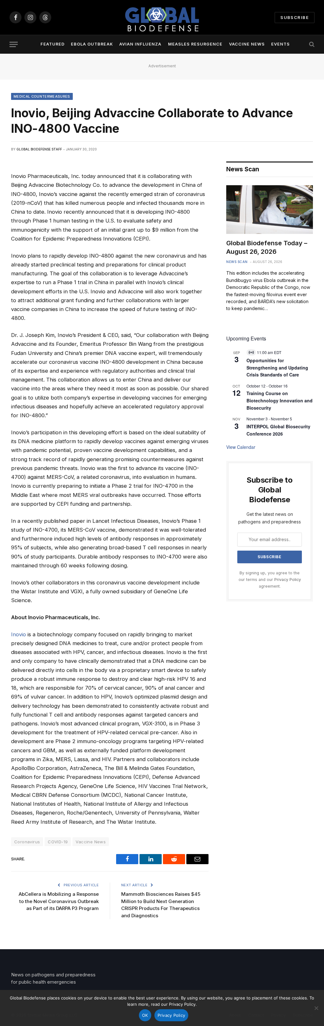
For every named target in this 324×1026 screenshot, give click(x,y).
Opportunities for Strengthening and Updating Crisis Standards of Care (277, 367)
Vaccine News (247, 44)
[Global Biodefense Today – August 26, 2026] (269, 209)
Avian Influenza (140, 44)
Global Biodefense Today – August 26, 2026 (266, 247)
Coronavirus (27, 841)
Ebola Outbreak (92, 44)
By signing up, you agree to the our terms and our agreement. (270, 580)
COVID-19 (58, 841)
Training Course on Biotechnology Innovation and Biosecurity (279, 400)
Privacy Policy (287, 579)
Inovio (18, 634)
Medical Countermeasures (42, 96)
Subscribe (294, 17)
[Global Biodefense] (162, 17)
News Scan (237, 262)
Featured (52, 44)
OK (145, 1015)
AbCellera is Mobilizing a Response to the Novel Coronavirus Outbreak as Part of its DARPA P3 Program (59, 901)
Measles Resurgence (195, 44)
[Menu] (13, 44)
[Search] (311, 44)
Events (280, 44)
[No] (316, 1008)
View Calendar (240, 447)
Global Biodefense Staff (39, 149)
